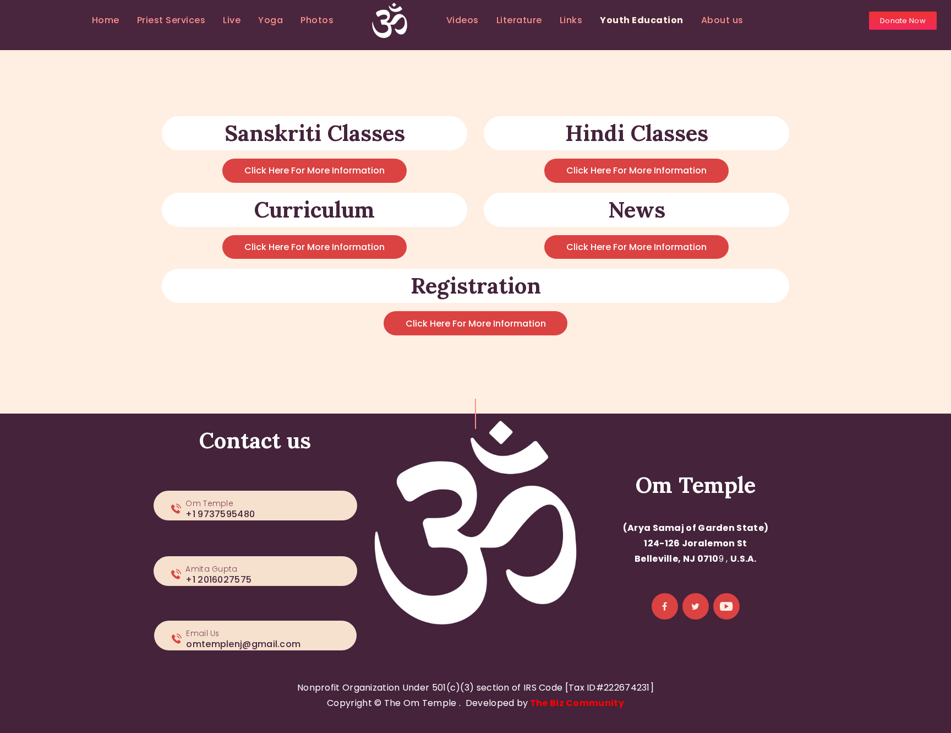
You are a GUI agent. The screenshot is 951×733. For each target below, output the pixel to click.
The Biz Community (577, 703)
